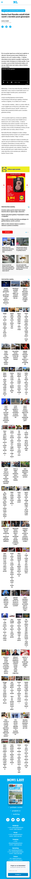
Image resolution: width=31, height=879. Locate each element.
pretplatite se (16, 811)
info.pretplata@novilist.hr (15, 843)
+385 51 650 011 (18, 829)
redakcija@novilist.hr (17, 827)
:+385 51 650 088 (18, 853)
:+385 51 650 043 (18, 845)
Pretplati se (18, 874)
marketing (16, 814)
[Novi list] (15, 2)
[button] (27, 185)
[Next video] (7, 82)
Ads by (26, 84)
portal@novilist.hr (17, 834)
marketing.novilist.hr (16, 850)
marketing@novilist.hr (17, 851)
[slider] (15, 80)
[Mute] (12, 82)
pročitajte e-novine (16, 807)
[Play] (3, 82)
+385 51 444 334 (18, 836)
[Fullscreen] (28, 82)
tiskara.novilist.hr (16, 858)
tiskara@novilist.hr (17, 860)
